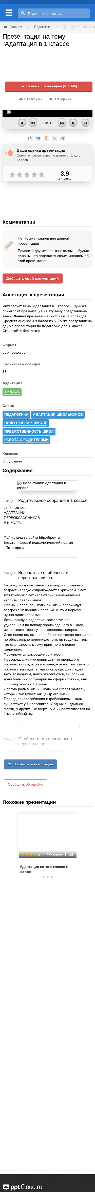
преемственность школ (29, 431)
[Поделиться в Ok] (46, 138)
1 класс (12, 392)
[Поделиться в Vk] (38, 138)
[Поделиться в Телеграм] (62, 138)
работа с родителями (26, 440)
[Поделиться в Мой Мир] (54, 138)
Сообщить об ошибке (25, 784)
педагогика (16, 414)
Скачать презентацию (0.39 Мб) (51, 86)
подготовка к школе (25, 423)
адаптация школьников (58, 414)
